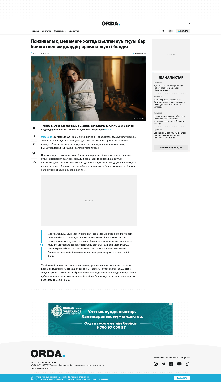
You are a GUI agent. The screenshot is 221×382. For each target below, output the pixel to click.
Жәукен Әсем (140, 53)
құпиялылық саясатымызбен (87, 379)
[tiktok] (187, 365)
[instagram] (156, 365)
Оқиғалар (46, 31)
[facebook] (171, 365)
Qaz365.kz (46, 137)
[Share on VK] (34, 161)
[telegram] (163, 365)
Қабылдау (182, 378)
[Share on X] (34, 153)
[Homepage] (111, 23)
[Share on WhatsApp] (34, 145)
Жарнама (185, 357)
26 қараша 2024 (39, 53)
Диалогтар (74, 31)
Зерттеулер (60, 31)
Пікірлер (35, 31)
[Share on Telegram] (34, 136)
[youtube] (179, 365)
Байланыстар (172, 357)
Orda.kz (108, 129)
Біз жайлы (159, 357)
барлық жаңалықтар (171, 147)
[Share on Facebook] (34, 128)
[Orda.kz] (48, 360)
